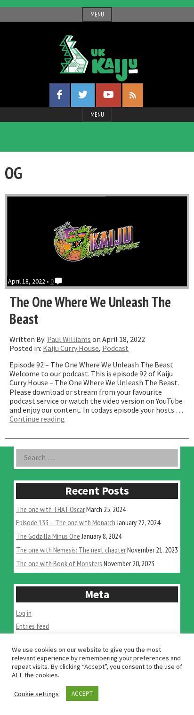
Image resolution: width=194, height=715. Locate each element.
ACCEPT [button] (82, 694)
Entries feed (32, 626)
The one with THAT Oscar (50, 509)
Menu (97, 14)
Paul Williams (69, 339)
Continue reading (37, 418)
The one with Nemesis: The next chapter (71, 549)
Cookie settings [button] (36, 694)
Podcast (115, 348)
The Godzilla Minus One (48, 536)
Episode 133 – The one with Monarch (65, 522)
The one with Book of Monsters (59, 563)
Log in (24, 613)
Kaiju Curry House (71, 348)
